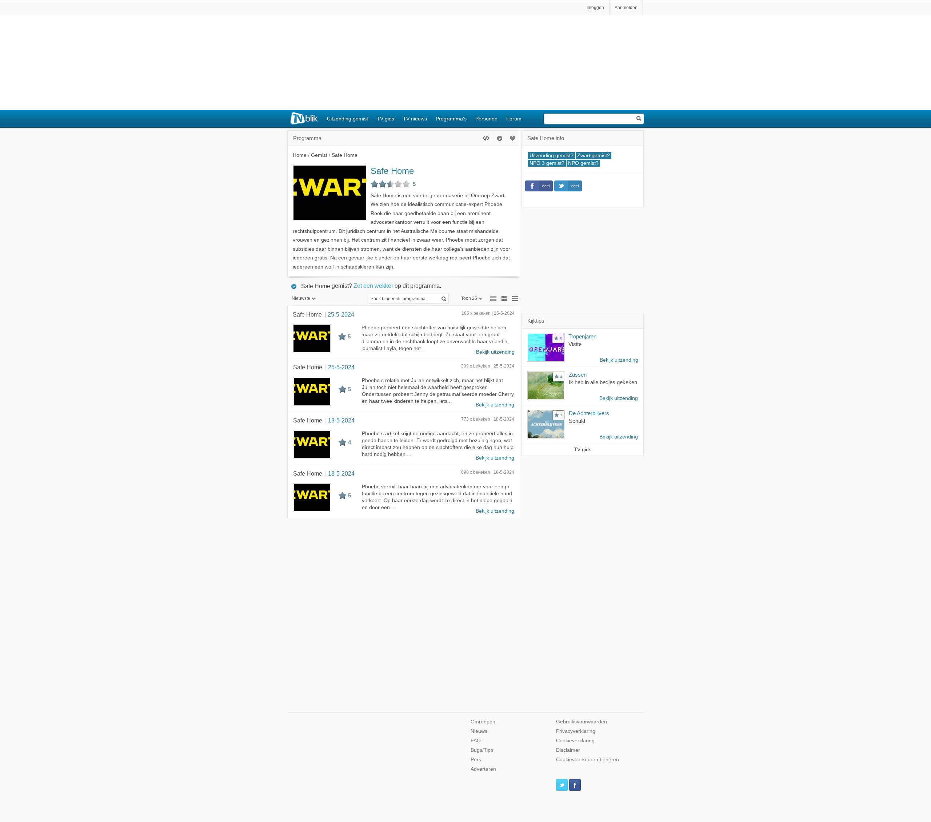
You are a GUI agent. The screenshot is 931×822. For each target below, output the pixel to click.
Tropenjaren (582, 336)
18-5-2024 (341, 420)
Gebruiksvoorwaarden (581, 721)
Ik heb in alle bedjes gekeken (603, 382)
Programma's (451, 119)
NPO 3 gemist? (547, 163)
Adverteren (483, 769)
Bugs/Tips (482, 750)
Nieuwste (301, 298)
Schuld (577, 421)
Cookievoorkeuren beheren (587, 759)
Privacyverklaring (575, 731)
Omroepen (483, 721)
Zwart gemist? (593, 155)
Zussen (578, 375)
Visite (575, 344)
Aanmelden (626, 7)
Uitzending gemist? (552, 155)
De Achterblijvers (589, 413)
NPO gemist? (583, 163)
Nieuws (479, 731)
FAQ (476, 740)
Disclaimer (568, 750)
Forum (514, 119)
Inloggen (595, 7)
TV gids (385, 119)
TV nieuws (415, 119)
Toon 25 (469, 298)
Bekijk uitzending (495, 352)
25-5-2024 (341, 314)
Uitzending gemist (347, 119)
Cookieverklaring (575, 740)
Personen (486, 119)
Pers (476, 759)
